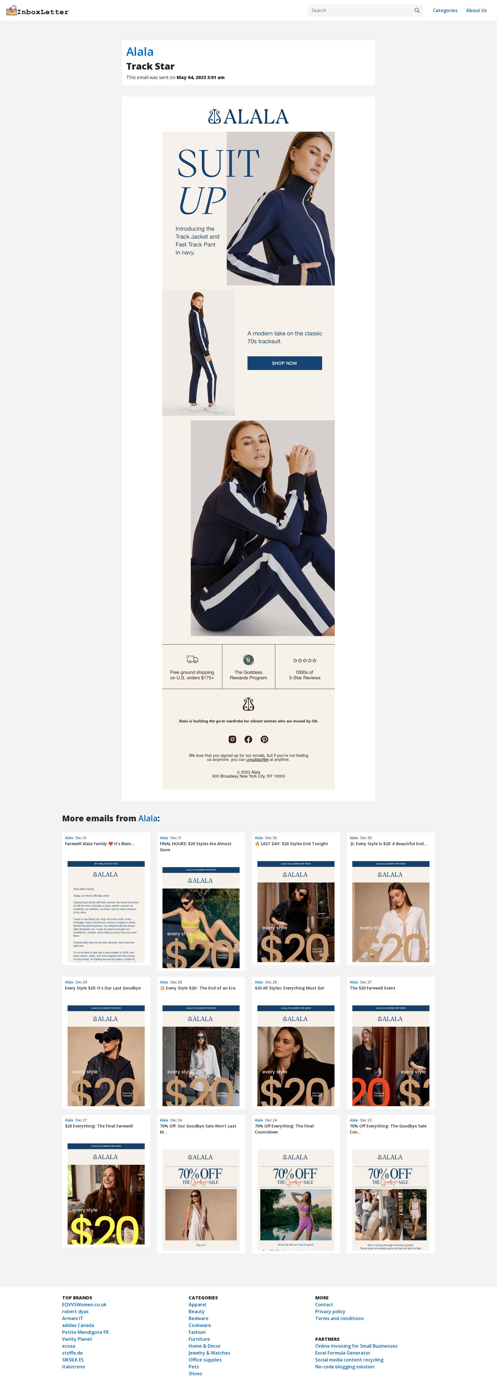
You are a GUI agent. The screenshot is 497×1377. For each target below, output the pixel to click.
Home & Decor (205, 1346)
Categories (445, 10)
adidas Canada (78, 1325)
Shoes (195, 1373)
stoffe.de (72, 1353)
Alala (140, 51)
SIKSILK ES (73, 1360)
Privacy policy (330, 1311)
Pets (194, 1366)
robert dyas (75, 1311)
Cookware (200, 1325)
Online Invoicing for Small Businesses (356, 1346)
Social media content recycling (349, 1360)
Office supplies (205, 1360)
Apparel (197, 1304)
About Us (476, 10)
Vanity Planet (77, 1339)
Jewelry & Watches (209, 1353)
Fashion (197, 1332)
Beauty (197, 1311)
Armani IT (72, 1318)
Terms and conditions (339, 1318)
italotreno (73, 1366)
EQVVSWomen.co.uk (84, 1304)
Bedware (199, 1318)
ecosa (68, 1346)
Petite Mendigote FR (85, 1332)
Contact (324, 1304)
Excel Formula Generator (342, 1353)
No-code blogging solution (344, 1366)
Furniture (199, 1339)
